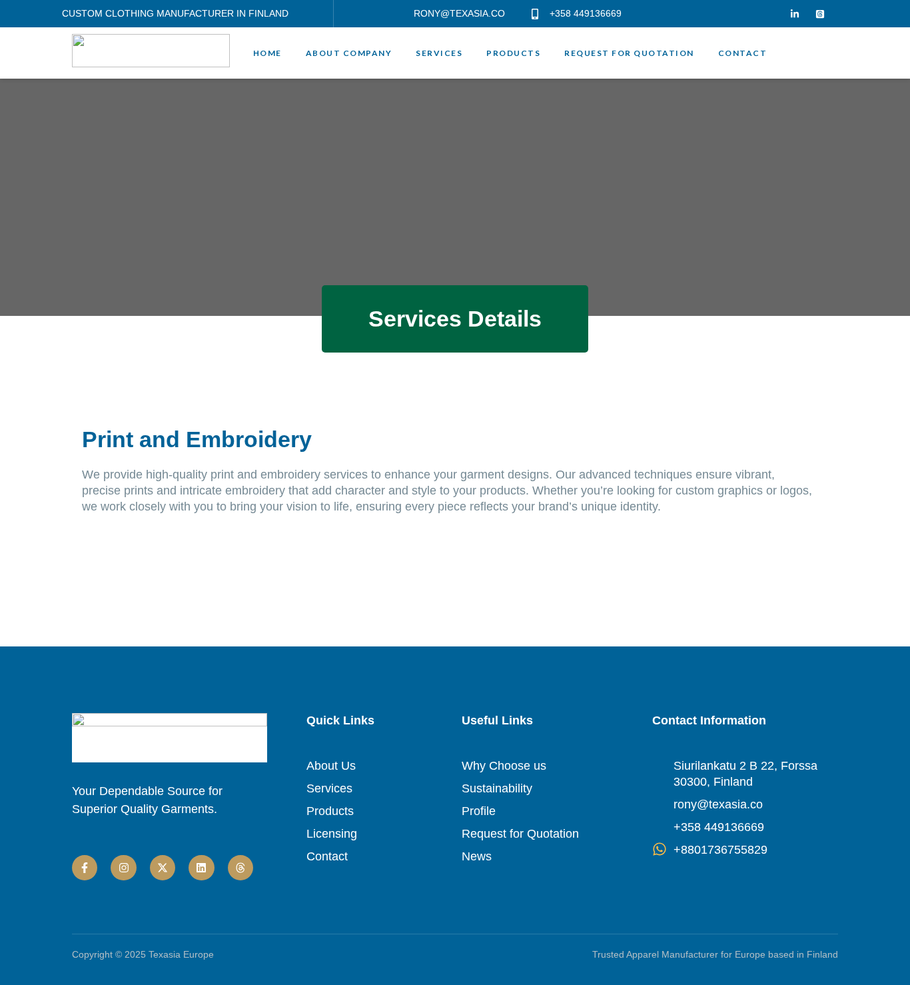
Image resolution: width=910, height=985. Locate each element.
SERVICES (439, 53)
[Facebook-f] (84, 867)
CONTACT (742, 53)
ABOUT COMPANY (349, 53)
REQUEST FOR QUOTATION (629, 53)
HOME (267, 53)
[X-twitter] (162, 867)
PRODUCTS (513, 53)
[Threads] (240, 867)
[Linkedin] (201, 867)
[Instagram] (123, 867)
